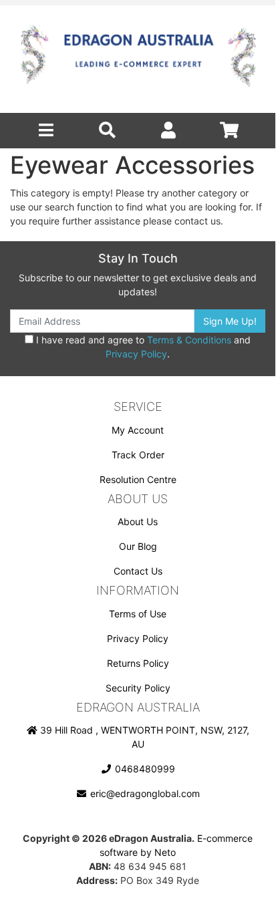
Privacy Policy (136, 353)
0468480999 (143, 768)
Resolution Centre (138, 479)
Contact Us (138, 571)
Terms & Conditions (189, 339)
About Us (138, 521)
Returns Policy (138, 663)
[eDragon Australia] (137, 59)
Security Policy (138, 688)
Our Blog (138, 546)
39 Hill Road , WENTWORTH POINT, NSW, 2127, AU (143, 737)
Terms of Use (137, 613)
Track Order (138, 454)
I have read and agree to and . (142, 346)
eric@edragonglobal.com (144, 793)
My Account (138, 430)
